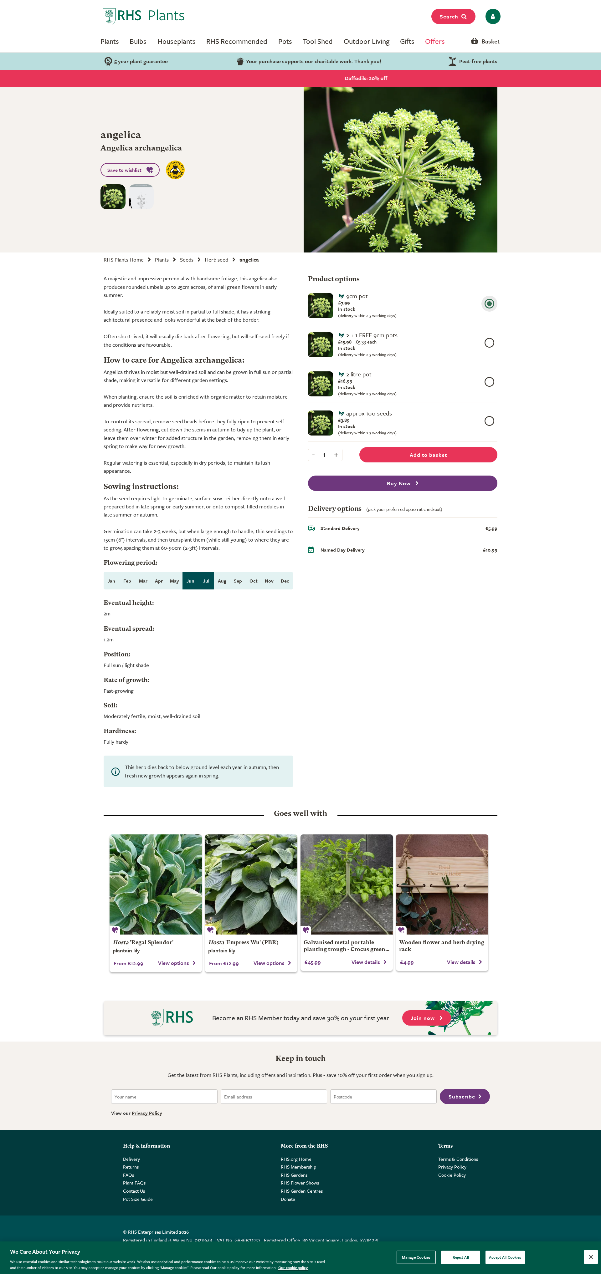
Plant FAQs (134, 1182)
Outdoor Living (366, 41)
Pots (285, 41)
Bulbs (138, 41)
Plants (109, 41)
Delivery (131, 1158)
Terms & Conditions (458, 1158)
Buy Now (399, 483)
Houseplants (176, 41)
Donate (288, 1198)
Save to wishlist (124, 169)
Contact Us (134, 1190)
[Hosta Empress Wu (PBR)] (251, 884)
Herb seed (216, 259)
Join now (423, 1018)
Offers (435, 41)
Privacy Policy (147, 1112)
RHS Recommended (236, 41)
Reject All (461, 1257)
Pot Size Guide (138, 1198)
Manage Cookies (416, 1257)
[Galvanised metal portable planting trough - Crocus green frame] (346, 884)
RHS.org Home (296, 1158)
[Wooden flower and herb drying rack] (442, 884)
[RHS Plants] (144, 16)
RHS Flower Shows (300, 1182)
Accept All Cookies (505, 1257)
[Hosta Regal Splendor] (156, 884)
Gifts (407, 41)
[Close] (591, 1257)
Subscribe (462, 1096)
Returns (131, 1166)
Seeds (186, 259)
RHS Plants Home (124, 259)
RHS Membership (298, 1166)
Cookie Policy (452, 1174)
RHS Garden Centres (302, 1190)
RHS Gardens (294, 1174)
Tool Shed (318, 41)
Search (449, 16)
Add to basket (428, 455)
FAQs (128, 1174)
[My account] (491, 16)
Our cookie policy (293, 1267)
